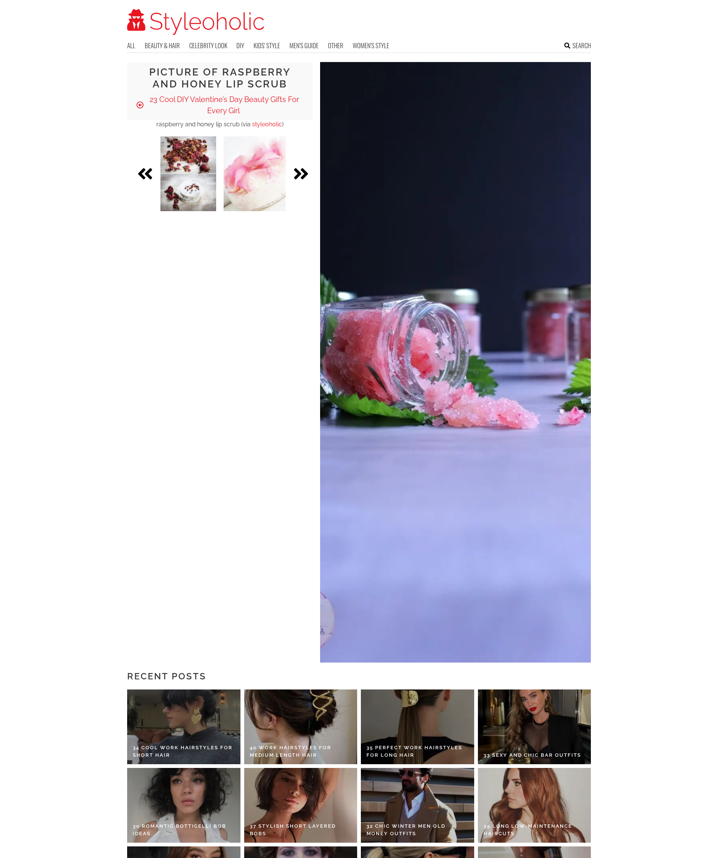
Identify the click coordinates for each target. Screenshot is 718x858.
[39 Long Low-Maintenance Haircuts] (534, 805)
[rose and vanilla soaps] (188, 173)
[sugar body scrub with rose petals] (254, 173)
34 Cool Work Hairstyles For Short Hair (183, 751)
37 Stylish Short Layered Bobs (293, 829)
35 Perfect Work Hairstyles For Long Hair (414, 751)
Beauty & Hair (162, 45)
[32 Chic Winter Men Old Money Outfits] (417, 805)
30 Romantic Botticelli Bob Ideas (179, 829)
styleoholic (267, 124)
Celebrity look (208, 45)
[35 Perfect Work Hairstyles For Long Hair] (417, 726)
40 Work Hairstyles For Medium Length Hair (290, 751)
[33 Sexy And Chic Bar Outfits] (534, 726)
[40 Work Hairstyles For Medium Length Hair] (301, 726)
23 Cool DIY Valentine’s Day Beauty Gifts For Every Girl (223, 105)
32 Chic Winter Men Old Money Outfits (405, 829)
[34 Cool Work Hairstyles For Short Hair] (183, 726)
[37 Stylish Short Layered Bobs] (301, 805)
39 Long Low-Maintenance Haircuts (528, 829)
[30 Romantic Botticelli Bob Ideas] (183, 805)
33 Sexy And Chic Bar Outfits (532, 755)
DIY (240, 45)
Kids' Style (267, 45)
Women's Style (371, 45)
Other (335, 45)
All (131, 45)
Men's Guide (304, 45)
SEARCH (582, 45)
